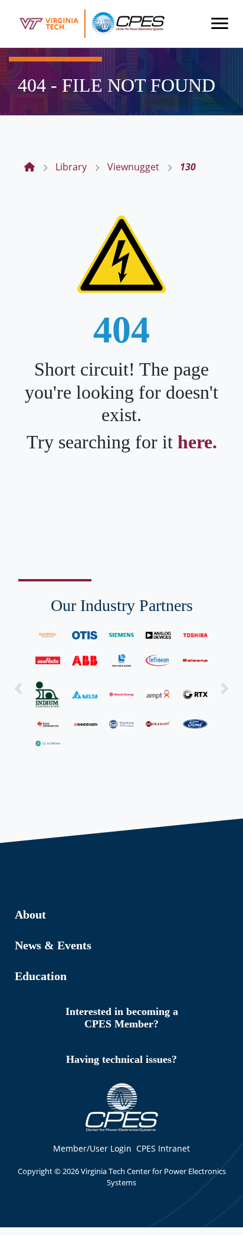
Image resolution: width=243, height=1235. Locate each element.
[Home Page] (29, 166)
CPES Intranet (163, 1148)
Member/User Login (92, 1148)
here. (197, 441)
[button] (18, 688)
